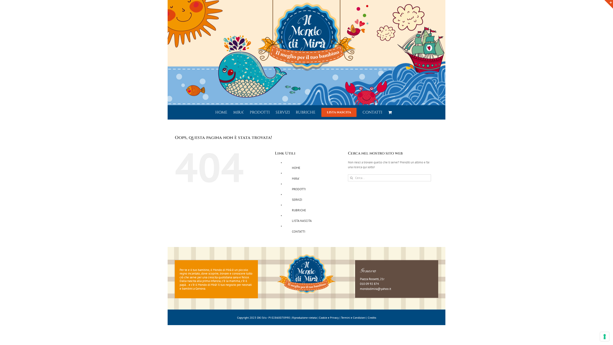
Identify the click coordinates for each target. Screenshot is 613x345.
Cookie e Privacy (329, 317)
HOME (296, 168)
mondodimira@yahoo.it (375, 289)
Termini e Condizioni (353, 317)
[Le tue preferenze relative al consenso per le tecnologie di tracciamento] (604, 336)
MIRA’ (296, 179)
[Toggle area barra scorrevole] (608, 4)
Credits (372, 317)
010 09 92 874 (369, 284)
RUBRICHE (299, 210)
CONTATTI (298, 232)
